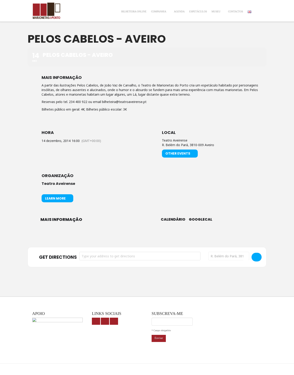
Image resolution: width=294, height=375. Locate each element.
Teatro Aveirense (58, 183)
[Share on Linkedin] (158, 236)
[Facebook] (96, 321)
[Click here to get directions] (257, 257)
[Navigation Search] (258, 8)
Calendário (173, 219)
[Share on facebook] (135, 236)
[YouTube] (105, 321)
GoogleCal (200, 219)
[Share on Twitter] (147, 236)
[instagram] (114, 321)
